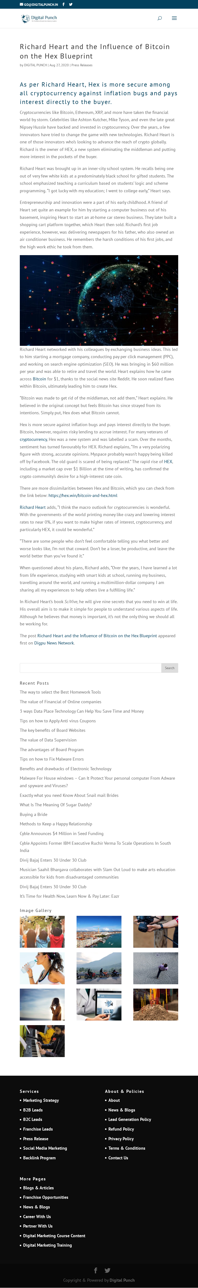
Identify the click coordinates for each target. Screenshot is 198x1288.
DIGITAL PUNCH (35, 65)
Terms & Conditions (126, 1148)
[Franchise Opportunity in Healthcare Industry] (99, 1006)
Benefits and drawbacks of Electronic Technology (65, 768)
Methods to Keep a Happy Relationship (56, 824)
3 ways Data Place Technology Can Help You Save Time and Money (82, 711)
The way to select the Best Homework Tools (60, 692)
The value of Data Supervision (48, 740)
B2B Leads (33, 1110)
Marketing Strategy (41, 1100)
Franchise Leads (38, 1129)
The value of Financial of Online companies (60, 701)
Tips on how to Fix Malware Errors (52, 759)
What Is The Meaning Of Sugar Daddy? (56, 804)
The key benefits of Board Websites (52, 730)
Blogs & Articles (38, 1188)
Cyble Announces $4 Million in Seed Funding (62, 833)
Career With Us (37, 1216)
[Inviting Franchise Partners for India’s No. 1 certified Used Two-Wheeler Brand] (99, 969)
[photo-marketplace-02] (42, 1006)
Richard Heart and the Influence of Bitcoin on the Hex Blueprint (97, 635)
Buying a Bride (33, 814)
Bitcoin (39, 379)
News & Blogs (121, 1110)
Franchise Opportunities (45, 1197)
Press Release (35, 1138)
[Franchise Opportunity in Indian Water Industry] (42, 969)
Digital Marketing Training (47, 1245)
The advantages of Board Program (52, 749)
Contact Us (118, 1158)
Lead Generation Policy (129, 1119)
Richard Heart (33, 507)
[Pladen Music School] (42, 1042)
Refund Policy (121, 1129)
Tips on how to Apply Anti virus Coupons (58, 721)
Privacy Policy (121, 1138)
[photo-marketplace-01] (99, 933)
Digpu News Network (54, 643)
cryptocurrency (33, 439)
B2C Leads (32, 1119)
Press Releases (81, 65)
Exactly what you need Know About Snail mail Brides (69, 795)
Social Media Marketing (45, 1148)
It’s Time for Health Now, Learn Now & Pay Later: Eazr (69, 896)
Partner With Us (38, 1226)
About (114, 1100)
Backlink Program (39, 1158)
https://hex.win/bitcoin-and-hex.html (83, 495)
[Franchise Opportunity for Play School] (42, 933)
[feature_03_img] (155, 969)
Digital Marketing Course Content (54, 1235)
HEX (168, 461)
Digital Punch (122, 1280)
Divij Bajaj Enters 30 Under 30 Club (53, 860)
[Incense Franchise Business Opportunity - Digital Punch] (155, 1006)
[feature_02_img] (155, 933)
